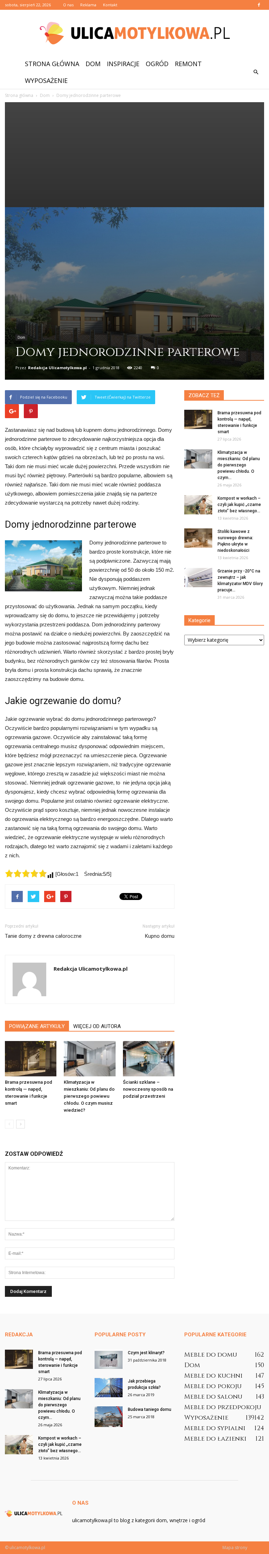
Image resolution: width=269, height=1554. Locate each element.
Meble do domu (210, 1354)
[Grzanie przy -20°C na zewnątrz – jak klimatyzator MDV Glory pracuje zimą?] (198, 577)
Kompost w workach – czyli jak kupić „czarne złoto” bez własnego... (239, 504)
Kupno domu (159, 936)
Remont (188, 63)
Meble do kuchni (213, 1375)
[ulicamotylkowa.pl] (134, 33)
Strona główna (52, 63)
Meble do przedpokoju (222, 1407)
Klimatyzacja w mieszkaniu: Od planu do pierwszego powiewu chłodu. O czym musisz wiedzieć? (89, 1096)
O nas (68, 4)
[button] (255, 72)
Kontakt (110, 4)
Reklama (88, 4)
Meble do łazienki (215, 1438)
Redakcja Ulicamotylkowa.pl (57, 367)
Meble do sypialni (215, 1428)
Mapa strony (234, 1548)
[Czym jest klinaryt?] (109, 1359)
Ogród (157, 63)
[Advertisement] (134, 155)
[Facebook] (259, 5)
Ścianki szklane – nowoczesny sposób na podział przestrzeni (148, 1089)
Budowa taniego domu (149, 1409)
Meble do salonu (213, 1396)
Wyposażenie (46, 80)
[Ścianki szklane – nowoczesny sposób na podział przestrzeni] (148, 1058)
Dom (93, 63)
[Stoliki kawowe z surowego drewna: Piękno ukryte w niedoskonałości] (198, 538)
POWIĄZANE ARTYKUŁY (37, 1026)
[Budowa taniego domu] (109, 1416)
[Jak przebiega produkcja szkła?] (109, 1387)
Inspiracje (123, 63)
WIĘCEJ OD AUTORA (97, 1026)
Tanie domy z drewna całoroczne (43, 936)
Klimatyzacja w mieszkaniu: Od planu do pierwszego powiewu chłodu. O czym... (239, 465)
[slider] (26, 873)
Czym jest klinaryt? (146, 1352)
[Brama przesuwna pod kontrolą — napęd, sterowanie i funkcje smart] (30, 1058)
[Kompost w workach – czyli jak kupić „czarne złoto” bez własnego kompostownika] (198, 504)
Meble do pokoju (213, 1386)
